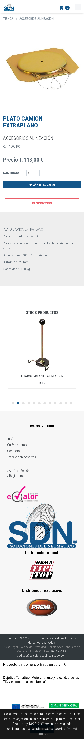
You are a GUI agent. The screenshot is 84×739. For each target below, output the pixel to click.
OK (69, 729)
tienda (8, 19)
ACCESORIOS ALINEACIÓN (36, 19)
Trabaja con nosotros (21, 457)
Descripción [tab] (42, 203)
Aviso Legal (11, 647)
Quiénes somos (17, 445)
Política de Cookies (37, 651)
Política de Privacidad (33, 647)
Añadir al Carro (44, 184)
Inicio (10, 439)
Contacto (13, 451)
